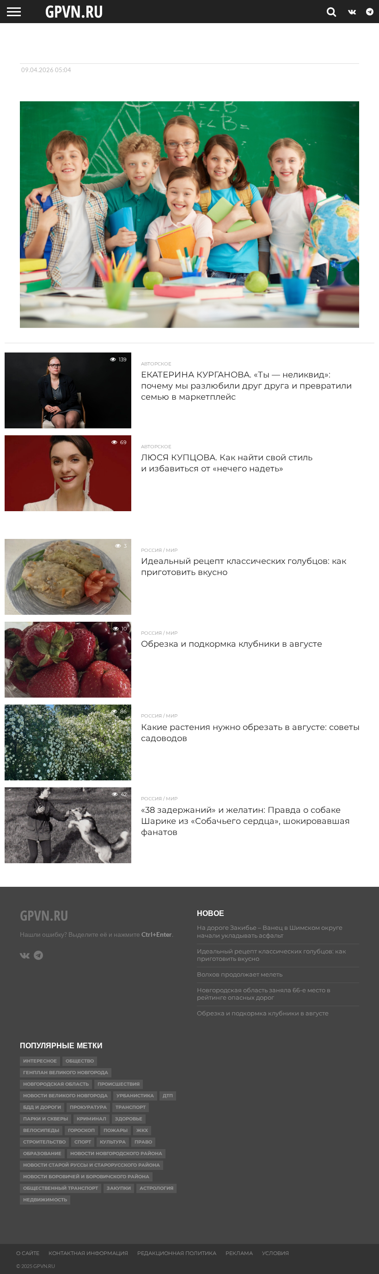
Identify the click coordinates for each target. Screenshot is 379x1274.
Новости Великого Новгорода (65, 1096)
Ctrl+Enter (156, 934)
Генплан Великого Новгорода (65, 1073)
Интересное (40, 1061)
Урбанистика (135, 1096)
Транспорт (131, 1107)
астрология (156, 1188)
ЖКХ (142, 1130)
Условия (275, 1253)
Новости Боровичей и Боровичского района (86, 1177)
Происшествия (119, 1084)
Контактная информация (88, 1253)
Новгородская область (56, 1084)
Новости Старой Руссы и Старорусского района (91, 1165)
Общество (80, 1061)
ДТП (168, 1096)
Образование (42, 1153)
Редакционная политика (176, 1253)
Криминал (91, 1119)
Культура (113, 1142)
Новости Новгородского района (116, 1153)
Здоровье (128, 1119)
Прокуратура (88, 1107)
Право (143, 1142)
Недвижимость (45, 1200)
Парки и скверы (45, 1119)
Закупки (119, 1188)
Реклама (239, 1253)
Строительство (44, 1142)
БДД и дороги (42, 1107)
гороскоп (81, 1130)
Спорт (82, 1142)
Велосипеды (41, 1130)
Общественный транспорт (60, 1188)
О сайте (27, 1253)
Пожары (116, 1130)
